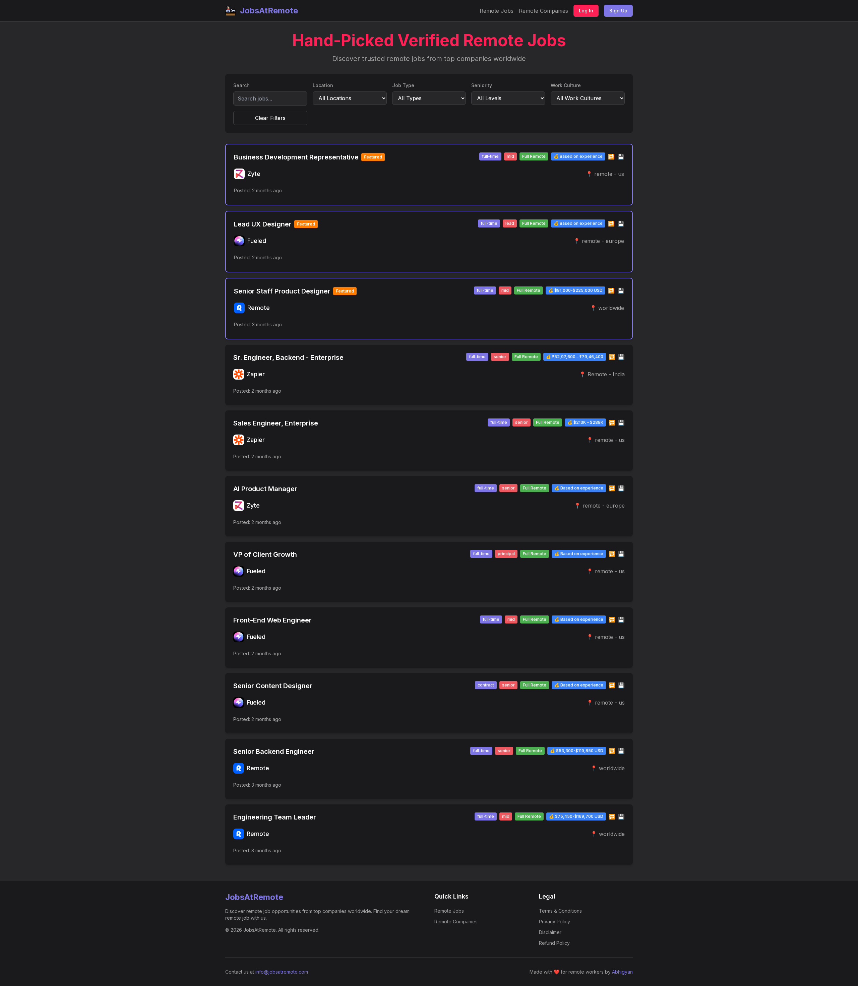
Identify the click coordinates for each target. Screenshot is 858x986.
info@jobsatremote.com (281, 972)
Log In (586, 10)
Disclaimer (550, 932)
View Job (609, 190)
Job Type (403, 85)
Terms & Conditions (560, 911)
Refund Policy (554, 943)
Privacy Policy (554, 921)
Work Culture (566, 85)
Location (323, 85)
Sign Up (618, 10)
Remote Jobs (496, 10)
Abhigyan (622, 972)
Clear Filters (270, 118)
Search (241, 85)
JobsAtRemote (269, 10)
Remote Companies (543, 10)
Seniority (481, 85)
